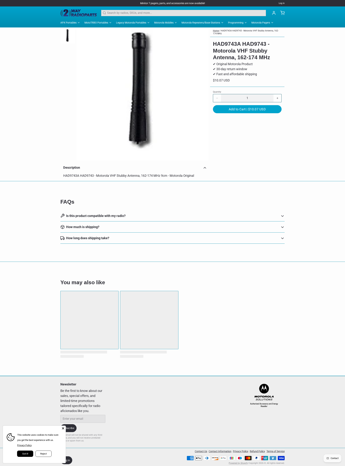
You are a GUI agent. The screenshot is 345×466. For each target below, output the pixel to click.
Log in (282, 3)
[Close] (63, 428)
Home (216, 30)
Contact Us (201, 451)
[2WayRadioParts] (78, 13)
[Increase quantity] (277, 98)
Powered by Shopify (238, 463)
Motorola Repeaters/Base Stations (200, 22)
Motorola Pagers (260, 22)
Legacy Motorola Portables (131, 22)
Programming (235, 22)
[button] (247, 109)
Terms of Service (275, 451)
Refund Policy (257, 451)
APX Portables (68, 22)
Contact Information (220, 451)
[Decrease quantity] (217, 98)
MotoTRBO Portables (96, 22)
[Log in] (272, 13)
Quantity (217, 92)
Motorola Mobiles (164, 22)
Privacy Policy (240, 451)
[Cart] (281, 13)
